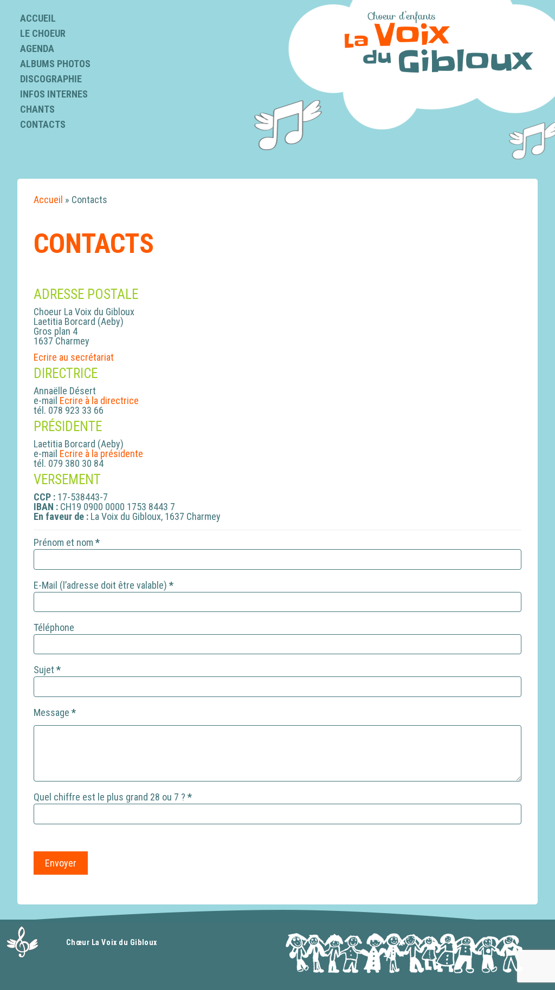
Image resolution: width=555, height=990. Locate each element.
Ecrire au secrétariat (74, 357)
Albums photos (55, 63)
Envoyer (60, 863)
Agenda (37, 48)
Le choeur (43, 33)
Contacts (43, 124)
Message (55, 713)
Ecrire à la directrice (99, 400)
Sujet (47, 670)
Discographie (51, 78)
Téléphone (54, 628)
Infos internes (54, 94)
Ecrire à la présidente (101, 453)
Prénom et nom (67, 543)
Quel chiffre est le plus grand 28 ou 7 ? (113, 797)
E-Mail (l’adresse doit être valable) (103, 586)
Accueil (38, 18)
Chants (37, 109)
